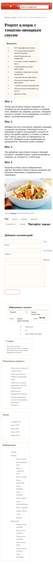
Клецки (14, 17)
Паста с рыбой (21, 498)
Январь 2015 (15, 435)
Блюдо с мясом (21, 511)
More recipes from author (33, 334)
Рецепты (7, 17)
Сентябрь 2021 (16, 422)
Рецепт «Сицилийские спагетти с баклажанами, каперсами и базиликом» (19, 401)
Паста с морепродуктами (21, 503)
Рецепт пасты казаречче (20, 532)
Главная (11, 5)
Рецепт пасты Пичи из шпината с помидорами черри (19, 376)
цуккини (22, 224)
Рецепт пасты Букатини (20, 538)
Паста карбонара (19, 555)
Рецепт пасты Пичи (20, 543)
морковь (24, 219)
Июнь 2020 (14, 429)
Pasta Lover (29, 327)
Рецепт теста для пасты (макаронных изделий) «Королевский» (18, 385)
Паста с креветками (20, 481)
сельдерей (33, 219)
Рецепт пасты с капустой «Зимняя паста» (19, 369)
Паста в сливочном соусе (20, 470)
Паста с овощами (19, 493)
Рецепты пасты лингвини (21, 526)
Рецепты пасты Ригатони (21, 549)
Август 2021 (15, 425)
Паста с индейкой (19, 487)
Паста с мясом (21, 459)
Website (46, 260)
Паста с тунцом (21, 477)
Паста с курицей (21, 508)
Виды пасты (15, 521)
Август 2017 (15, 432)
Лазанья (19, 518)
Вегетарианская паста (21, 463)
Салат (18, 514)
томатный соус (11, 224)
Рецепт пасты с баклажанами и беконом (19, 392)
